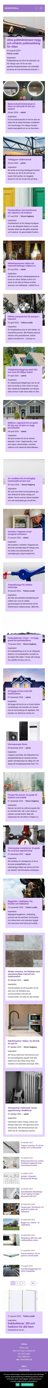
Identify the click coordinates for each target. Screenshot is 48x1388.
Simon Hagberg (27, 216)
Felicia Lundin (13, 53)
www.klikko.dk (26, 1359)
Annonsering (24, 1370)
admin (23, 112)
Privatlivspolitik (27, 1384)
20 (33, 1283)
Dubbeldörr (12, 1330)
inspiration (11, 58)
